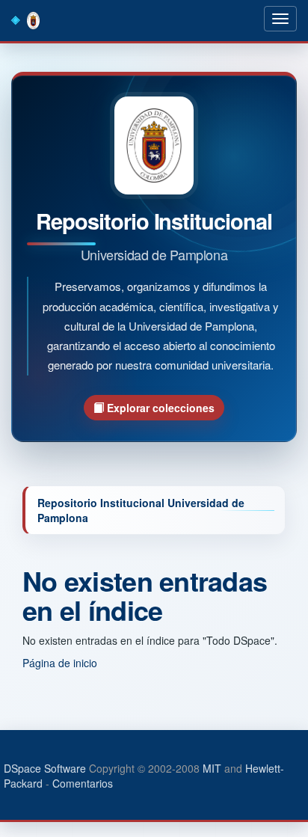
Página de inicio (59, 662)
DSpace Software (45, 768)
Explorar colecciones (159, 407)
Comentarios (82, 783)
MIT (212, 768)
